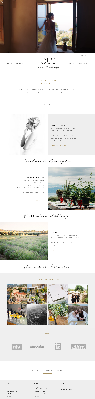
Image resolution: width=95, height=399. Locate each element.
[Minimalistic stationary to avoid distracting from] (58, 294)
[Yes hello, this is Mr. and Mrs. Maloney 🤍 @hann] (78, 314)
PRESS (47, 334)
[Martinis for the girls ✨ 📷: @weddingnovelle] (17, 314)
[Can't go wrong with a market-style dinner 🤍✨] (37, 294)
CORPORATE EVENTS (66, 389)
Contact (80, 55)
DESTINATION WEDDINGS (67, 387)
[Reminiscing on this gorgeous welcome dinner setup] (58, 314)
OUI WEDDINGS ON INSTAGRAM (47, 279)
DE (86, 55)
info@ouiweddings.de (39, 391)
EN (87, 55)
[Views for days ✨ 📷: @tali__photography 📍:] (17, 294)
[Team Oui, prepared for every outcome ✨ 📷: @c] (78, 294)
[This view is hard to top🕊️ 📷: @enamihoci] (37, 314)
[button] (8, 346)
